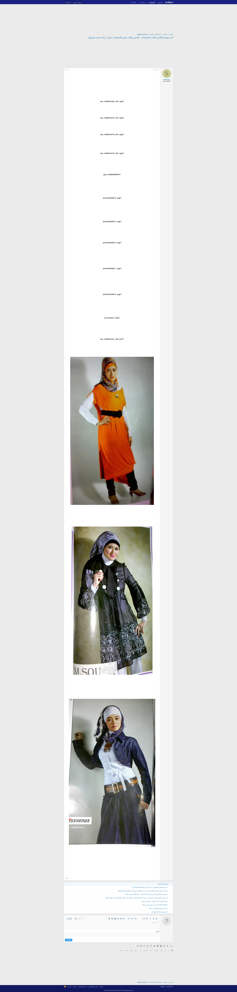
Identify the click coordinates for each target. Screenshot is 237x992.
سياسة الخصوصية (82, 986)
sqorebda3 (169, 986)
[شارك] (68, 70)
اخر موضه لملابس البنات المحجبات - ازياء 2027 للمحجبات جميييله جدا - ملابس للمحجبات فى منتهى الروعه (136, 898)
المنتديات (152, 2)
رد (65, 878)
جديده (169, 950)
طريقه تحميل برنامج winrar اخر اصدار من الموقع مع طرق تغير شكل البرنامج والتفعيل (142, 891)
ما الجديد (142, 2)
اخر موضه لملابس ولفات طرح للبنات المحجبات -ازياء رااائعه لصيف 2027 (146, 894)
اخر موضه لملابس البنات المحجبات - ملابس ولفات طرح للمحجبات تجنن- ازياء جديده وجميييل (130, 37)
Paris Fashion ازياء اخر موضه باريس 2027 (154, 905)
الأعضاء (133, 2)
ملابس (161, 950)
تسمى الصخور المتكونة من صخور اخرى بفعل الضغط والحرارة (149, 887)
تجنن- (140, 950)
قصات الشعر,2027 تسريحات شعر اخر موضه (154, 901)
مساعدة (75, 986)
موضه (135, 950)
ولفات (131, 950)
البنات (150, 950)
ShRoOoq (166, 80)
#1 (65, 70)
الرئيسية (160, 2)
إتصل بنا (101, 986)
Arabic (161, 986)
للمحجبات (145, 950)
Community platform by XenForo (118, 990)
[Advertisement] (118, 18)
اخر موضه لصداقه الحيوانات (159, 912)
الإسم (157, 931)
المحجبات (156, 950)
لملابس (126, 950)
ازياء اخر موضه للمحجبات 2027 (158, 908)
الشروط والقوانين (92, 986)
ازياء (165, 950)
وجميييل (121, 950)
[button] (147, 2)
